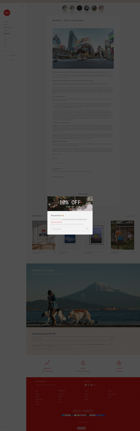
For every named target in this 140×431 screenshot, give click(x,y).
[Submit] (87, 229)
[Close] (90, 198)
